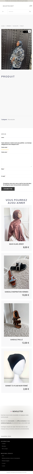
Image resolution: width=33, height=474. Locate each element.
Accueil (3, 25)
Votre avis (4, 152)
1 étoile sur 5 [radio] (2, 149)
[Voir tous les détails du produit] (16, 224)
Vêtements (8, 25)
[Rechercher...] (30, 11)
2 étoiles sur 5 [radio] (3, 149)
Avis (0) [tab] (3, 134)
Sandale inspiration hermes (16, 292)
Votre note (4, 147)
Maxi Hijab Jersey (16, 244)
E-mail (3, 176)
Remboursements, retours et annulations (11, 458)
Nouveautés (15, 25)
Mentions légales (5, 460)
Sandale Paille (16, 340)
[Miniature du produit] (26, 32)
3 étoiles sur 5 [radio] (5, 149)
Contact (3, 443)
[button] (3, 11)
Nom (3, 169)
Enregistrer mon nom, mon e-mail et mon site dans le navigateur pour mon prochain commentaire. (17, 184)
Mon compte (5, 448)
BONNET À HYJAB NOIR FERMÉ (16, 386)
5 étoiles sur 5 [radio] (8, 149)
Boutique (4, 446)
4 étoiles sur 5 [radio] (6, 149)
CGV (3, 455)
